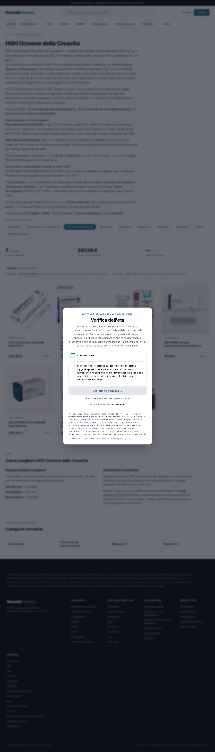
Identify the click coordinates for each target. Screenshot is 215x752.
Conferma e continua (107, 390)
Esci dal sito (118, 404)
